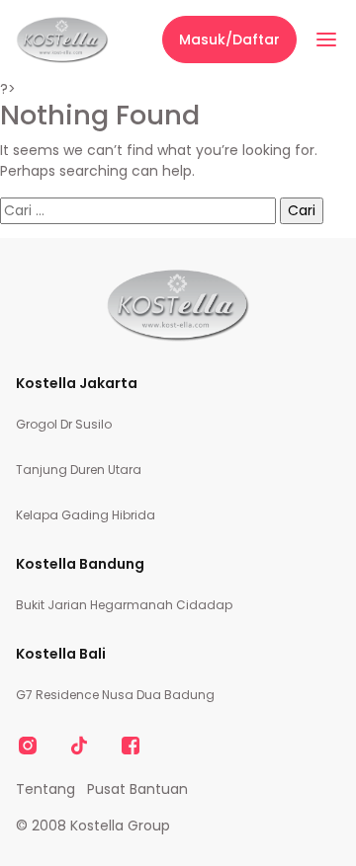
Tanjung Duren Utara (78, 469)
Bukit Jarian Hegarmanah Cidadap (124, 604)
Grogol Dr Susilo (64, 424)
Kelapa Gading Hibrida (85, 515)
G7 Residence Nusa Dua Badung (115, 694)
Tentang (45, 789)
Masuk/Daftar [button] (229, 39)
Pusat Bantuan (137, 789)
